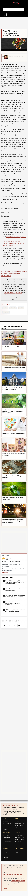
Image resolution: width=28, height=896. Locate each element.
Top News (5, 821)
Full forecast (5, 572)
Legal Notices (6, 845)
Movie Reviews (6, 853)
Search (16, 850)
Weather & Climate (19, 837)
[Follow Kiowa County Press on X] (4, 625)
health (13, 308)
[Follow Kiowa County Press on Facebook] (9, 625)
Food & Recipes (7, 850)
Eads (16, 827)
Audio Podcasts (7, 855)
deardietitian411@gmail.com (13, 292)
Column (6, 312)
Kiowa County (18, 821)
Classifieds (5, 857)
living (21, 308)
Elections (5, 829)
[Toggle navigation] (4, 14)
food (5, 308)
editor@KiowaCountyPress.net (12, 874)
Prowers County (19, 825)
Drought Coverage (19, 839)
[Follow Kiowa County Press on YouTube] (19, 625)
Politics (4, 827)
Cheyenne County (19, 823)
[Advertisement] (14, 689)
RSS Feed (17, 853)
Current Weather (19, 835)
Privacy (16, 859)
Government (6, 835)
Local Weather (18, 841)
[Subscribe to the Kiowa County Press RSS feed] (14, 625)
